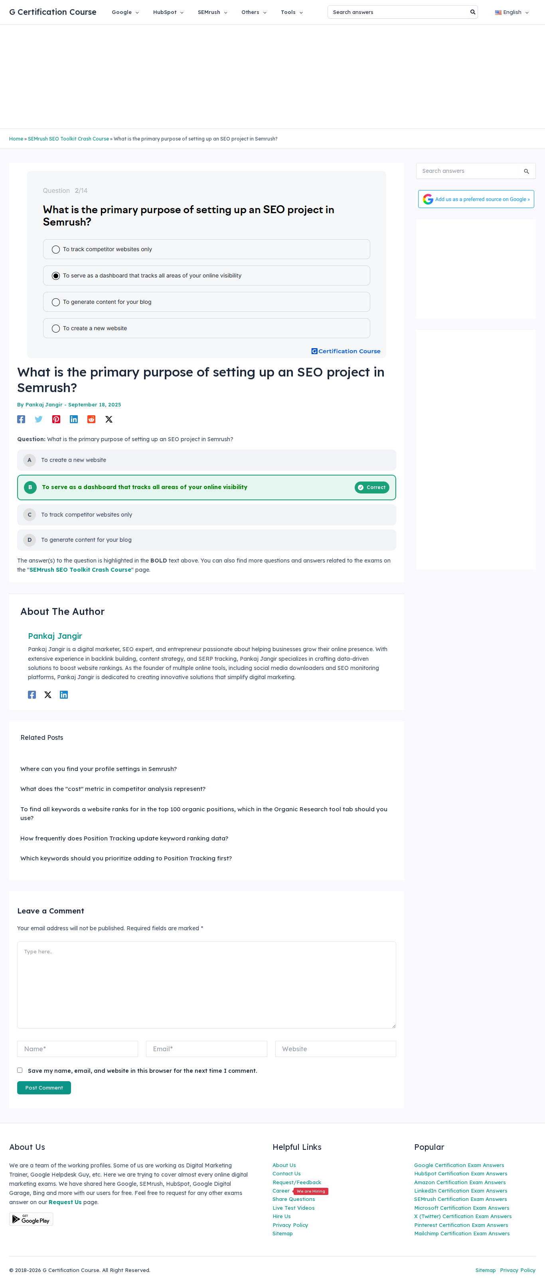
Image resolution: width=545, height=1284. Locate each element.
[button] (135, 12)
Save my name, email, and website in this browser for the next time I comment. (142, 1070)
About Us (284, 1165)
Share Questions (293, 1199)
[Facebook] (21, 419)
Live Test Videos (293, 1208)
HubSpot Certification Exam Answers (460, 1173)
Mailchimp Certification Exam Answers (462, 1233)
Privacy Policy (290, 1225)
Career (298, 1190)
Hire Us (281, 1216)
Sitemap (282, 1233)
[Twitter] (39, 419)
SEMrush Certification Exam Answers (460, 1199)
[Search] (473, 12)
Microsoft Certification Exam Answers (461, 1208)
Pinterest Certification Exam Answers (461, 1225)
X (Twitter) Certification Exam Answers (463, 1216)
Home (16, 139)
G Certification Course (53, 12)
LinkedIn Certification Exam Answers (460, 1190)
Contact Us (286, 1173)
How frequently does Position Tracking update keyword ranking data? (124, 838)
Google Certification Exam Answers (459, 1165)
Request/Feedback (296, 1182)
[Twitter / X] (109, 419)
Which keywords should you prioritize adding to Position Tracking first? (126, 858)
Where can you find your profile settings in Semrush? (98, 769)
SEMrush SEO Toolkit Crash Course (68, 139)
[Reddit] (91, 419)
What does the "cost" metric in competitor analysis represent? (112, 789)
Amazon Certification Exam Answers (460, 1182)
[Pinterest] (56, 419)
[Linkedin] (74, 419)
